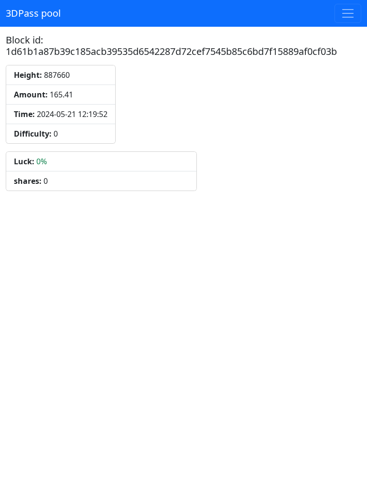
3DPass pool (33, 13)
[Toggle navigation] (348, 13)
